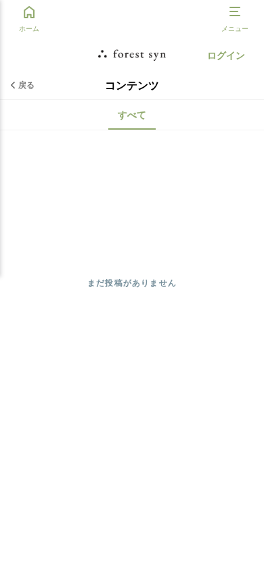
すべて (132, 114)
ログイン (226, 55)
